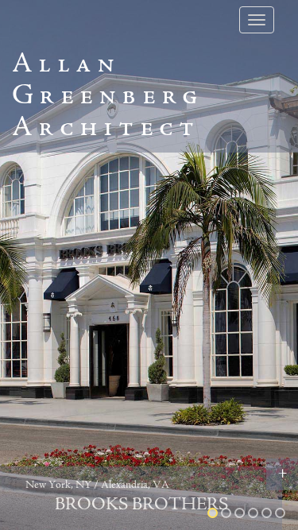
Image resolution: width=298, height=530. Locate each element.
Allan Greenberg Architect (107, 97)
